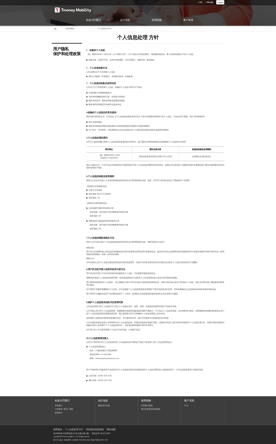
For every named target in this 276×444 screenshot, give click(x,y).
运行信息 (103, 400)
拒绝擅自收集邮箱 (95, 429)
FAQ (186, 405)
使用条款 (57, 429)
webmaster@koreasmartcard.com (107, 358)
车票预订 (58, 405)
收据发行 (58, 413)
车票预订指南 (147, 405)
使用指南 (146, 400)
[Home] (56, 28)
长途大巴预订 (62, 400)
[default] (140, 28)
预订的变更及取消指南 (150, 409)
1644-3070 (67, 440)
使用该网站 (70, 28)
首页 (201, 2)
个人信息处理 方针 (104, 28)
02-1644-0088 (106, 354)
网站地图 (210, 2)
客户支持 (189, 400)
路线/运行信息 (104, 405)
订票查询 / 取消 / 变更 (64, 409)
